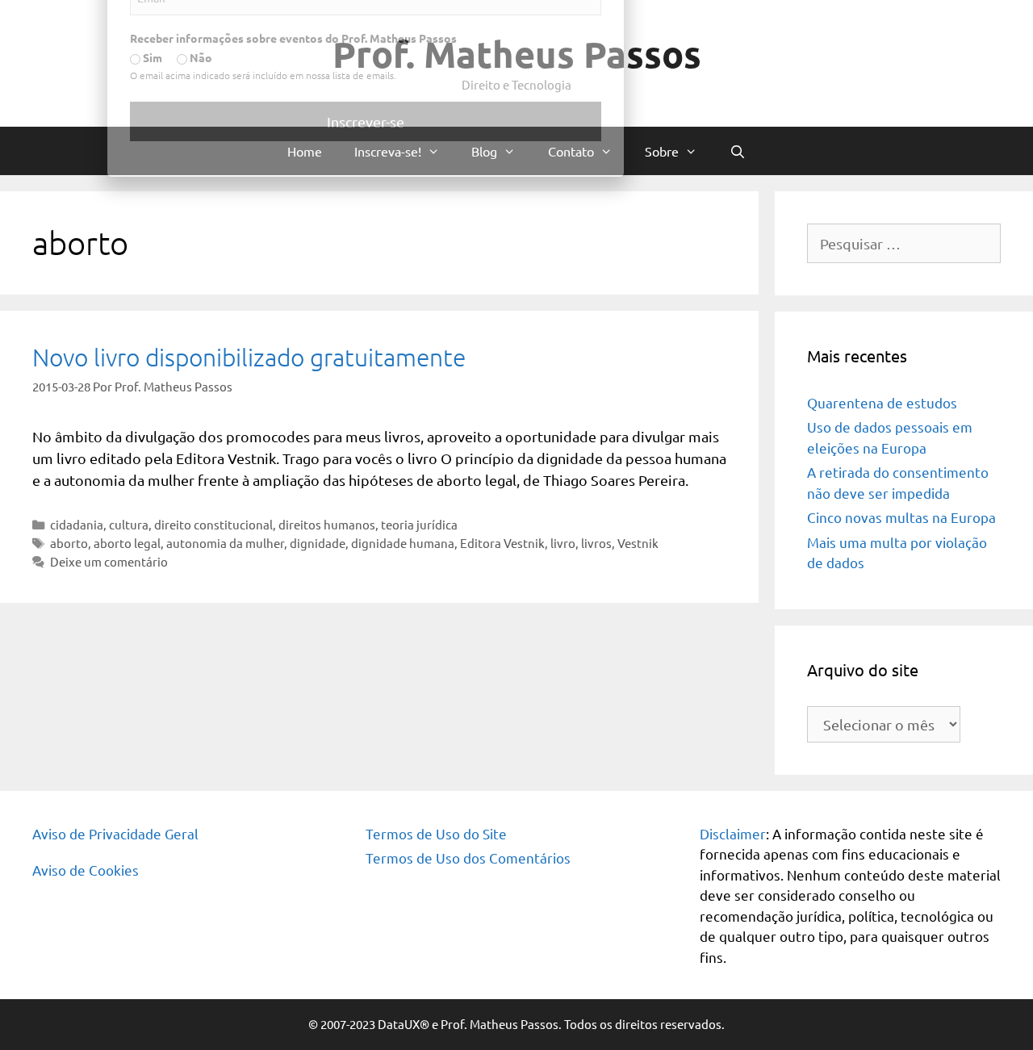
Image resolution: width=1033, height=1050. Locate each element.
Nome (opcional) (325, 250)
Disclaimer (733, 833)
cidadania (76, 524)
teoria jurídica (419, 524)
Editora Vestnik (502, 542)
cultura (128, 524)
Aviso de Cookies (85, 869)
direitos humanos (326, 524)
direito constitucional (213, 524)
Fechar (758, 18)
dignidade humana (402, 542)
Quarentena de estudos (882, 402)
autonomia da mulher (225, 542)
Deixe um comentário (109, 561)
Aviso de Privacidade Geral (115, 833)
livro (562, 542)
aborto (69, 542)
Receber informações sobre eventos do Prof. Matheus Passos (444, 381)
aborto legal (127, 542)
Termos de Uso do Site (436, 833)
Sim (302, 400)
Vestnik (638, 542)
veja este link (659, 157)
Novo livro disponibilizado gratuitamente (249, 357)
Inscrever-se (516, 464)
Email (295, 315)
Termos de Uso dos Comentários (468, 857)
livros (596, 542)
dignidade (317, 542)
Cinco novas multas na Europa (901, 516)
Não (350, 400)
